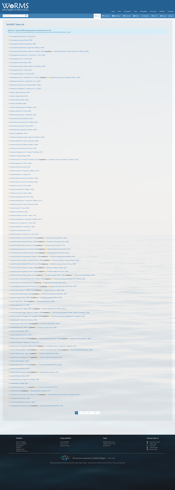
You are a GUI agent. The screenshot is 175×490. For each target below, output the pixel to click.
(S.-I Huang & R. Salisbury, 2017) (26, 152)
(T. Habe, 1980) (23, 267)
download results (65, 32)
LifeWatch (162, 11)
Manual (164, 16)
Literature (107, 16)
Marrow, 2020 (19, 211)
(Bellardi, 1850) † (19, 331)
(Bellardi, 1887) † (20, 361)
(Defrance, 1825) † (20, 305)
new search (49, 32)
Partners (18, 447)
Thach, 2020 (21, 197)
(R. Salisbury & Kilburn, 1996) (24, 144)
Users (135, 11)
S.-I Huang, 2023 (21, 70)
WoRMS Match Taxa (109, 442)
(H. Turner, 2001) (21, 163)
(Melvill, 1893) (18, 103)
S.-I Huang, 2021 (22, 36)
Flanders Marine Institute (81, 463)
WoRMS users (20, 449)
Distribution (117, 16)
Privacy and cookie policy (119, 463)
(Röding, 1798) (25, 256)
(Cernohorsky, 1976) (20, 167)
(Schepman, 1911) (21, 294)
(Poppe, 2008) (21, 40)
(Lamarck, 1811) (24, 253)
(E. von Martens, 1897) (23, 114)
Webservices (106, 445)
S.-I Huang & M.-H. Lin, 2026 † (24, 77)
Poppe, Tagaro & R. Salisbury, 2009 (26, 312)
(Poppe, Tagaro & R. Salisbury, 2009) (27, 47)
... (91, 413)
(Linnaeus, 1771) (22, 245)
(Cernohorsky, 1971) (55, 282)
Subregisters (127, 11)
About (119, 11)
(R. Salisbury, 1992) (22, 189)
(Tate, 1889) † (19, 327)
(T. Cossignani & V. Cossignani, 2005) (68, 316)
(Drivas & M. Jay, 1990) (63, 264)
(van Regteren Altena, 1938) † (65, 77)
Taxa (97, 16)
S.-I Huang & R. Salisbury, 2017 (23, 346)
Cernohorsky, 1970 (24, 249)
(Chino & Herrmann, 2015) (23, 148)
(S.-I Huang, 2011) (22, 73)
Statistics (146, 16)
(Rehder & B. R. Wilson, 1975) (27, 279)
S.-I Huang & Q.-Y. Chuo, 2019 (23, 223)
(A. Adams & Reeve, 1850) (26, 260)
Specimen (128, 16)
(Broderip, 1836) (19, 100)
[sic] (15, 391)
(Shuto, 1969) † (20, 297)
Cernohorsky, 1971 (22, 282)
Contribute (171, 11)
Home (113, 11)
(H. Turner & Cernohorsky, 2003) (23, 320)
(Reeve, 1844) (20, 92)
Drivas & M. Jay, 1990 (25, 264)
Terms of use (64, 444)
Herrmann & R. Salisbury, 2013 (24, 394)
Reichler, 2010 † (21, 118)
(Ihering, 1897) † (22, 126)
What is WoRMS (21, 442)
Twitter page (153, 444)
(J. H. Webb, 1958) (22, 290)
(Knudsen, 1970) (20, 230)
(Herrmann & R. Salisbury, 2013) (64, 394)
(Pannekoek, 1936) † (20, 398)
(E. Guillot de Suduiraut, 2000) (24, 204)
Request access (64, 445)
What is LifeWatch (21, 444)
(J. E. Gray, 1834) (20, 111)
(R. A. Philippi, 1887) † (24, 122)
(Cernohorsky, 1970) (59, 249)
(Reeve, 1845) (18, 301)
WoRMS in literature (22, 451)
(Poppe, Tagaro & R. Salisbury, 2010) (27, 137)
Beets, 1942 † (19, 133)
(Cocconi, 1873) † (21, 335)
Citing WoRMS (64, 442)
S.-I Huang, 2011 (20, 174)
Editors (137, 16)
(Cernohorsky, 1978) (25, 286)
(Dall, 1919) (19, 96)
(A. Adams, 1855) (20, 193)
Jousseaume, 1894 (20, 323)
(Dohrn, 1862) (23, 241)
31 (95, 413)
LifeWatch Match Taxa (109, 444)
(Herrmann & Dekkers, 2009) (24, 178)
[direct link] (57, 32)
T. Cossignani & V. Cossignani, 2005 (25, 316)
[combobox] (13, 15)
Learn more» (111, 458)
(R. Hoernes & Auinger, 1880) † (24, 141)
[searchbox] (13, 15)
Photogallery (143, 11)
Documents (153, 11)
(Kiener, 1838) (50, 323)
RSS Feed (152, 445)
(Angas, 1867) (22, 275)
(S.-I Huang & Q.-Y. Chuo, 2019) (27, 55)
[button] (9, 36)
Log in (172, 16)
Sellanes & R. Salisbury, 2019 (23, 107)
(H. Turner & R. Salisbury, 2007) (24, 182)
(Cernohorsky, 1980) (23, 44)
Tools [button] (155, 16)
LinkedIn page (153, 447)
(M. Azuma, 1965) (23, 271)
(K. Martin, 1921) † (21, 308)
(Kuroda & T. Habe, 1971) (23, 215)
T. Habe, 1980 (57, 267)
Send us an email (154, 442)
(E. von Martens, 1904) (22, 226)
